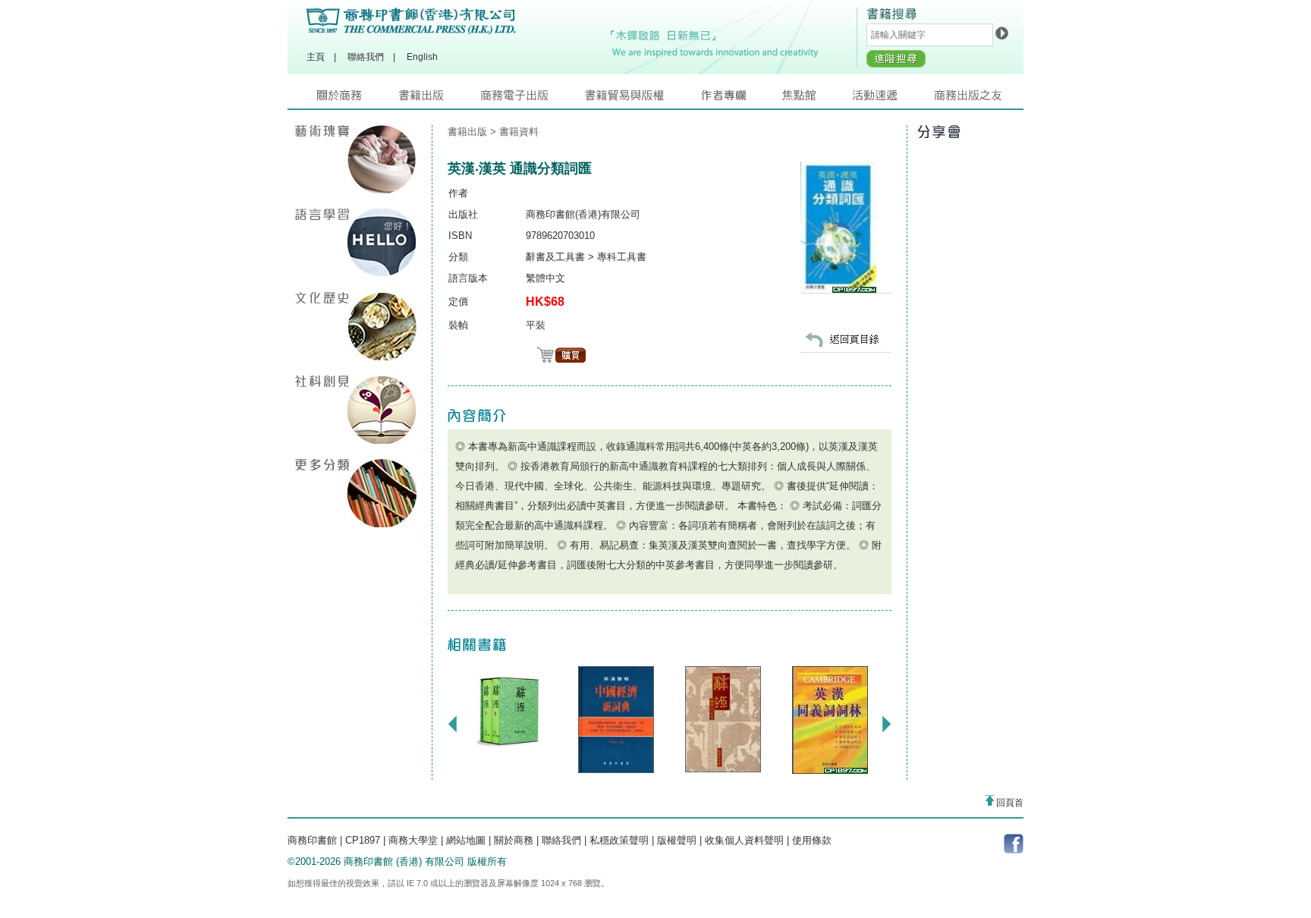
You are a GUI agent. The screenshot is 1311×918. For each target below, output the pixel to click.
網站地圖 (466, 840)
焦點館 (817, 99)
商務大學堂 (413, 840)
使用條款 (812, 840)
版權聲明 (676, 840)
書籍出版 (439, 99)
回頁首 (1008, 802)
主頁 (316, 57)
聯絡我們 (365, 57)
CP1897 (362, 840)
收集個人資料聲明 (744, 840)
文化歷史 (356, 326)
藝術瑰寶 (356, 159)
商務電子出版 (532, 99)
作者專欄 (741, 99)
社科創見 (356, 410)
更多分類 (356, 493)
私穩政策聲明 (619, 840)
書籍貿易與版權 (642, 99)
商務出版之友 (974, 99)
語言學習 (356, 243)
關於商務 (357, 99)
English (422, 57)
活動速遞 (893, 99)
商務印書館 (312, 840)
